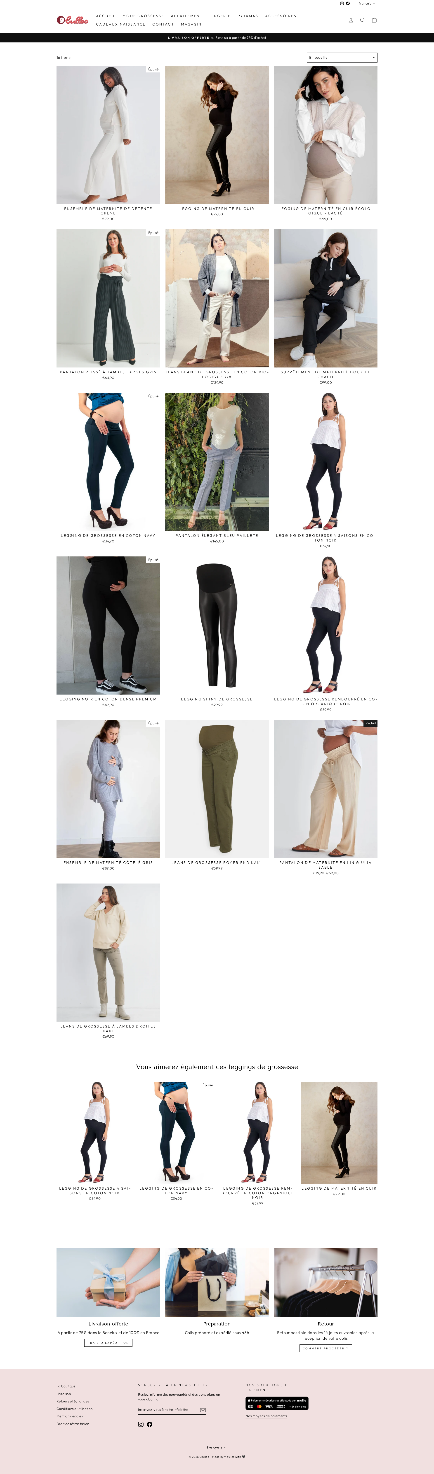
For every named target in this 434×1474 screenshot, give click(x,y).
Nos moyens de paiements (266, 1416)
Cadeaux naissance (121, 24)
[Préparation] (217, 1282)
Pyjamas (248, 16)
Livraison (64, 1394)
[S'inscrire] (203, 1410)
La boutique (66, 1386)
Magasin (191, 24)
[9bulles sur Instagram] (141, 1424)
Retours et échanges (73, 1401)
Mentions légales (70, 1416)
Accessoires (281, 16)
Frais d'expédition (108, 1342)
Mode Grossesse (143, 16)
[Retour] (325, 1282)
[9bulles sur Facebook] (149, 1424)
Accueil (106, 16)
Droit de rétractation (73, 1424)
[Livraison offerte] (108, 1282)
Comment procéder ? (326, 1348)
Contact (163, 24)
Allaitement (187, 16)
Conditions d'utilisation (75, 1409)
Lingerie (220, 16)
